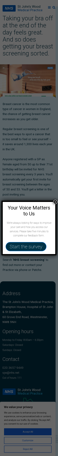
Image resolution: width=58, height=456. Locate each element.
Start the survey (26, 246)
